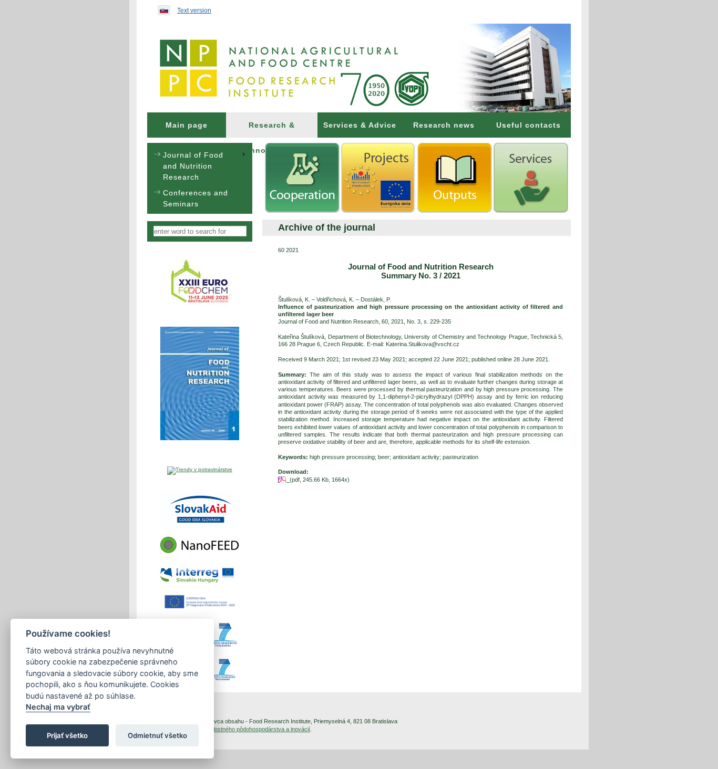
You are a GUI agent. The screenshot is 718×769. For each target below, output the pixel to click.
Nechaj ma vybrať (58, 707)
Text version (194, 10)
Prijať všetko (67, 735)
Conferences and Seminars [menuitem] (195, 198)
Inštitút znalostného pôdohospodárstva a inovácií (248, 729)
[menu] (199, 178)
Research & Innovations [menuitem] (272, 129)
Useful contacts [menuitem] (528, 125)
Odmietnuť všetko (157, 735)
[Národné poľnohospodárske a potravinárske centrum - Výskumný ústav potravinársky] (359, 68)
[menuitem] (186, 125)
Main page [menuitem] (187, 125)
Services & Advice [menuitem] (359, 125)
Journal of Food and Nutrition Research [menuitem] (193, 166)
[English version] (161, 8)
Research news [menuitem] (444, 125)
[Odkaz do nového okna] (200, 308)
